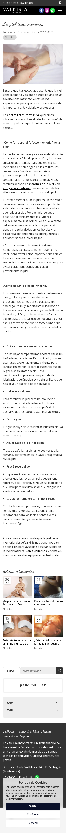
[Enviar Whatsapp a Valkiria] (52, 10)
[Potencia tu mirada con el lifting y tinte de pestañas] (17, 626)
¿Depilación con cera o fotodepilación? (16, 602)
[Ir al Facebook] (41, 10)
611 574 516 (25, 777)
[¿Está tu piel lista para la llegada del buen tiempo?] (48, 626)
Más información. (14, 799)
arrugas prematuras (16, 188)
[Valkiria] (15, 10)
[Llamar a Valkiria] (60, 3)
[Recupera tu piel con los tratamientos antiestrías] (48, 587)
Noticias (9, 37)
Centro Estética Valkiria (23, 115)
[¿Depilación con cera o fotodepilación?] (17, 587)
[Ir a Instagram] (47, 10)
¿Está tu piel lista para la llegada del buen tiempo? (47, 641)
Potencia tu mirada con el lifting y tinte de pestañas (17, 641)
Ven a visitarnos (36, 551)
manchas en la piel (41, 184)
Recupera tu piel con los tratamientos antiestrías (48, 602)
